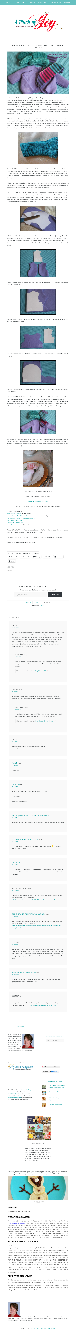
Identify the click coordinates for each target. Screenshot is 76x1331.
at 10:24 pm (15, 974)
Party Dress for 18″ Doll (14, 520)
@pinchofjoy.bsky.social (14, 1093)
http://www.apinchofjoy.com (17, 1223)
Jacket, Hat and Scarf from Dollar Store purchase (23, 516)
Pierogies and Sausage (55, 1104)
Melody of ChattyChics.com (25, 839)
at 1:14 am (15, 864)
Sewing (42, 605)
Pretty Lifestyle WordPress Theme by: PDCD (43, 1328)
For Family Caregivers (27, 1090)
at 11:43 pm (18, 656)
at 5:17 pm (15, 786)
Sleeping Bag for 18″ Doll (15, 522)
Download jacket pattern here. (38, 501)
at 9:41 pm (15, 841)
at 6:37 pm (15, 765)
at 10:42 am (15, 916)
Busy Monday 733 (38, 1144)
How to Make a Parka (14, 513)
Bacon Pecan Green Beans (44, 721)
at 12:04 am (15, 944)
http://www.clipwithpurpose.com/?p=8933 (42, 1005)
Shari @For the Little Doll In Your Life (30, 816)
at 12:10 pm (15, 890)
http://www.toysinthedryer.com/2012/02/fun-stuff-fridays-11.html (33, 900)
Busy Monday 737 (54, 1091)
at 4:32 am (15, 741)
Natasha (16, 784)
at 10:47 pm (15, 627)
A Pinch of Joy (38, 22)
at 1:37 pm (15, 998)
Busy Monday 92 (40, 671)
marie (14, 763)
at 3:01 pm (15, 817)
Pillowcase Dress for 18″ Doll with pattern (21, 518)
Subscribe (54, 595)
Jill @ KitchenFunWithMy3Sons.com (28, 914)
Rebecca (16, 862)
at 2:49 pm (15, 691)
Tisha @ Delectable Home (24, 972)
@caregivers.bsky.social (14, 1097)
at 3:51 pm (18, 709)
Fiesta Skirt (10, 525)
